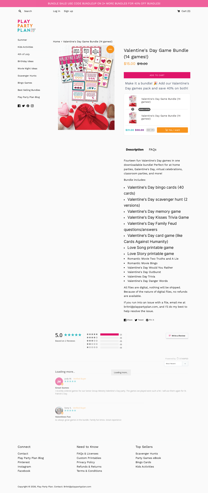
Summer (22, 40)
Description (135, 149)
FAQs (152, 149)
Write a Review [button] (178, 335)
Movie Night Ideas (27, 68)
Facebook (24, 470)
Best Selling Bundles (29, 90)
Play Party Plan (45, 486)
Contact (23, 453)
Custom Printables (89, 458)
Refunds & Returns (89, 466)
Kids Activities (25, 47)
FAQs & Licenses (87, 453)
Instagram (24, 466)
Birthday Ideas (25, 61)
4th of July (24, 54)
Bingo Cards (143, 462)
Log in (56, 11)
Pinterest (24, 462)
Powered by (176, 358)
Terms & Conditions (89, 470)
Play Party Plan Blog (29, 97)
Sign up (68, 11)
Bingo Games (25, 82)
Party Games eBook (148, 458)
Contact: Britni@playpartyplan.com (72, 486)
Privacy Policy (86, 462)
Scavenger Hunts (27, 75)
